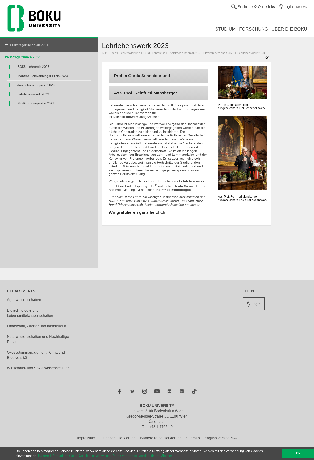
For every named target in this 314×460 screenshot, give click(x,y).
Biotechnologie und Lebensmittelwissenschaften (30, 313)
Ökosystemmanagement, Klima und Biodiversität (36, 355)
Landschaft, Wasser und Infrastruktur (36, 326)
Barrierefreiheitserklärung (161, 438)
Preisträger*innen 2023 (22, 57)
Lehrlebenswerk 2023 (33, 94)
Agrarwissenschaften (24, 300)
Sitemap (193, 438)
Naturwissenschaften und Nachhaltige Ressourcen (38, 339)
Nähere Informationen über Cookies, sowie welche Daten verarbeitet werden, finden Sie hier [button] (105, 455)
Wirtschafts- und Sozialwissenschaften (38, 368)
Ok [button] (298, 453)
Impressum (86, 438)
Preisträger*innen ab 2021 (29, 45)
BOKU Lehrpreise (154, 53)
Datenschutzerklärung (118, 438)
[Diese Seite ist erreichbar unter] (267, 57)
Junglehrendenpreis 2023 (36, 85)
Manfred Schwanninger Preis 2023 (42, 76)
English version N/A (220, 438)
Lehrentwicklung (130, 53)
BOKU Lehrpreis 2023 (33, 66)
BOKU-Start (109, 53)
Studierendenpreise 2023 (35, 103)
